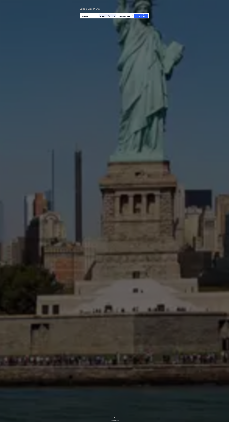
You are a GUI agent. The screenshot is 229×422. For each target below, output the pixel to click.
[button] (163, 2)
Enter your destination (86, 14)
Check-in (101, 14)
